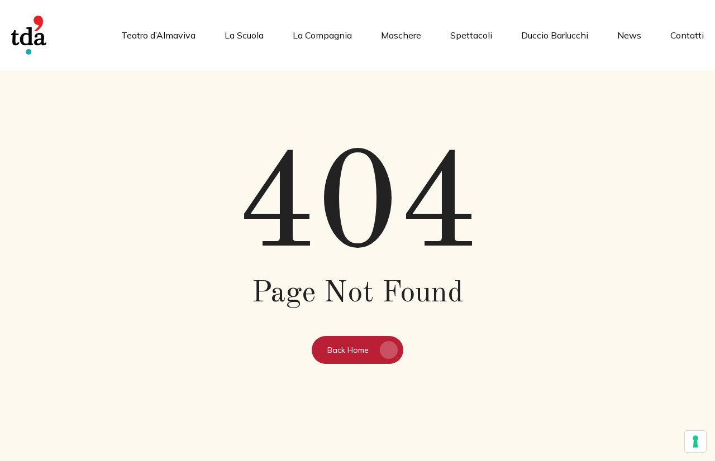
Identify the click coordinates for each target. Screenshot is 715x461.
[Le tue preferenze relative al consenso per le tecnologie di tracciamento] (695, 441)
